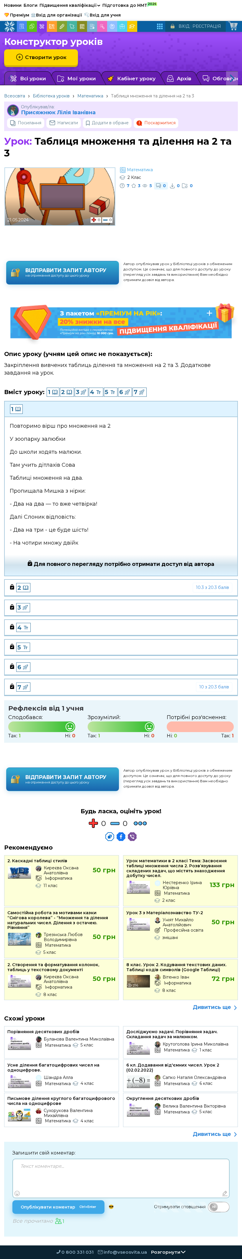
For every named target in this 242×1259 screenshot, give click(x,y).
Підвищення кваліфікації (70, 5)
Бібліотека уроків (51, 96)
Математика (90, 96)
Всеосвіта (14, 96)
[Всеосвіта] (9, 26)
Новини (13, 5)
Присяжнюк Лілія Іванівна (58, 113)
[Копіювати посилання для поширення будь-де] (109, 836)
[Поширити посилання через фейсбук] (121, 836)
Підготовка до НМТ (129, 5)
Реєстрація (206, 26)
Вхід (184, 26)
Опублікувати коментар (58, 1207)
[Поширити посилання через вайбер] (132, 836)
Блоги (30, 5)
